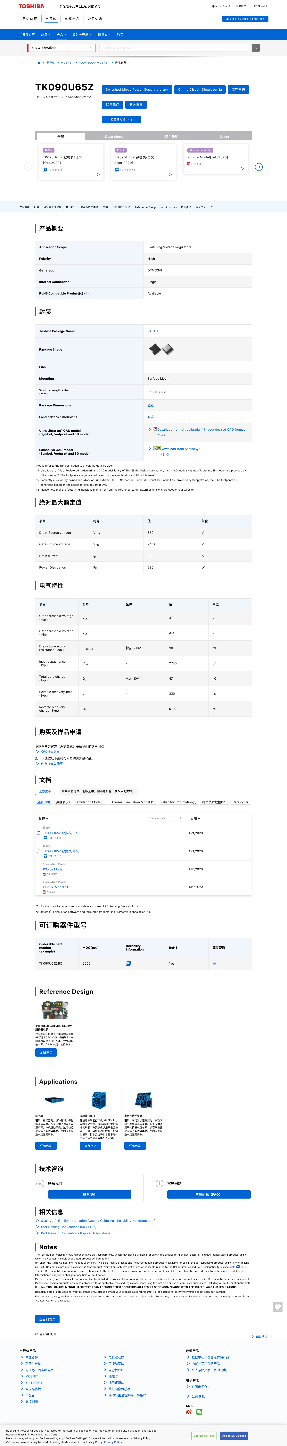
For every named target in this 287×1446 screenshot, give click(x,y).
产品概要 (25, 207)
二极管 (30, 1395)
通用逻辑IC (116, 1383)
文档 (105, 207)
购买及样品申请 (89, 207)
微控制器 (31, 1402)
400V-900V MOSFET (94, 62)
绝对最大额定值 (53, 207)
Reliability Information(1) (178, 802)
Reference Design (146, 207)
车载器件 (31, 1357)
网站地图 (261, 1336)
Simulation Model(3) (91, 802)
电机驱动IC (116, 1357)
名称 (42, 818)
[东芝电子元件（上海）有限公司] (80, 6)
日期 (194, 818)
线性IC (113, 1376)
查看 (151, 405)
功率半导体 (33, 1364)
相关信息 (201, 207)
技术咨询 (186, 207)
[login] (278, 1307)
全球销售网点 (50, 752)
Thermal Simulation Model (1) (133, 802)
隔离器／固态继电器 (39, 1370)
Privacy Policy (113, 1441)
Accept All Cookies (234, 1435)
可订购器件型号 (121, 207)
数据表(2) (63, 802)
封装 (36, 207)
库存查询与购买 (52, 764)
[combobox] (174, 48)
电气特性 (71, 207)
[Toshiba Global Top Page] (39, 6)
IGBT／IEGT (34, 1383)
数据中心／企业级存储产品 (210, 1357)
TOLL (157, 331)
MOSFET (67, 62)
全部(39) (43, 802)
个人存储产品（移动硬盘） (210, 1370)
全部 (60, 136)
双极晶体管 (33, 1389)
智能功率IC (116, 1364)
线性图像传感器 (119, 1389)
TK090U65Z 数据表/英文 (61, 851)
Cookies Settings (204, 1435)
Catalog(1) (240, 802)
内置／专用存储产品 (206, 1364)
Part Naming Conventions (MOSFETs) (68, 1227)
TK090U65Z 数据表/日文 (61, 833)
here (243, 1267)
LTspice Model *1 (55, 887)
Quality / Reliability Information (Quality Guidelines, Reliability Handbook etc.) (98, 1221)
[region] (143, 1435)
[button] (231, 6)
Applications (169, 207)
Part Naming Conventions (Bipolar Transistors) (75, 1233)
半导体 (50, 62)
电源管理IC (116, 1370)
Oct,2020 (196, 833)
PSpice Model (53, 869)
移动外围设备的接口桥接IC (127, 1395)
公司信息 (198, 1396)
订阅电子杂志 (201, 1387)
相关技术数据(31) (214, 802)
